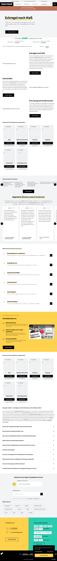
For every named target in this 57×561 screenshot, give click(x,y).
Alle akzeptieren (44, 555)
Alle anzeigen (30, 512)
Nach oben (53, 559)
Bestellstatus (17, 505)
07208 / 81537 (14, 528)
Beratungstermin (7, 505)
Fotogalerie (27, 505)
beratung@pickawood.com (17, 532)
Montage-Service (12, 263)
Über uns (6, 512)
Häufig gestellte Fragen (8, 509)
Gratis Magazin (11, 292)
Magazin (27, 509)
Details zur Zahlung (46, 528)
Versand (14, 512)
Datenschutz (25, 553)
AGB (20, 553)
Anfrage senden (12, 32)
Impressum (32, 553)
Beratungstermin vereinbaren (16, 253)
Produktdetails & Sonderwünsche (39, 509)
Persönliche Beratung (44, 1)
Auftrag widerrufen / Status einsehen (29, 554)
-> (41, 494)
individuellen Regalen (27, 412)
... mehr (39, 549)
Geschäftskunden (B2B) (37, 505)
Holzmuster (19, 509)
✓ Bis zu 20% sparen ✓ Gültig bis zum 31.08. (27, 7)
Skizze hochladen (43, 42)
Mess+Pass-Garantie (45, 536)
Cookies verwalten (50, 551)
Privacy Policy (30, 498)
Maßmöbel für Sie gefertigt (15, 1)
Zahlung (21, 512)
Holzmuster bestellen (13, 272)
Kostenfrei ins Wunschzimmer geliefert (29, 1)
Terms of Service (36, 498)
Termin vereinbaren (12, 539)
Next (55, 184)
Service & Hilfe (39, 544)
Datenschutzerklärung (38, 551)
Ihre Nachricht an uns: (16, 490)
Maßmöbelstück (26, 419)
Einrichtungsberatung (33, 202)
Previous (2, 184)
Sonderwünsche (12, 282)
